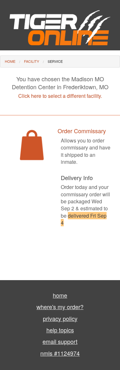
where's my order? (60, 306)
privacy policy (60, 318)
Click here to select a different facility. (60, 95)
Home (10, 61)
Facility (31, 61)
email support (60, 341)
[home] (60, 24)
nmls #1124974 (60, 353)
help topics (60, 330)
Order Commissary (82, 131)
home (60, 295)
